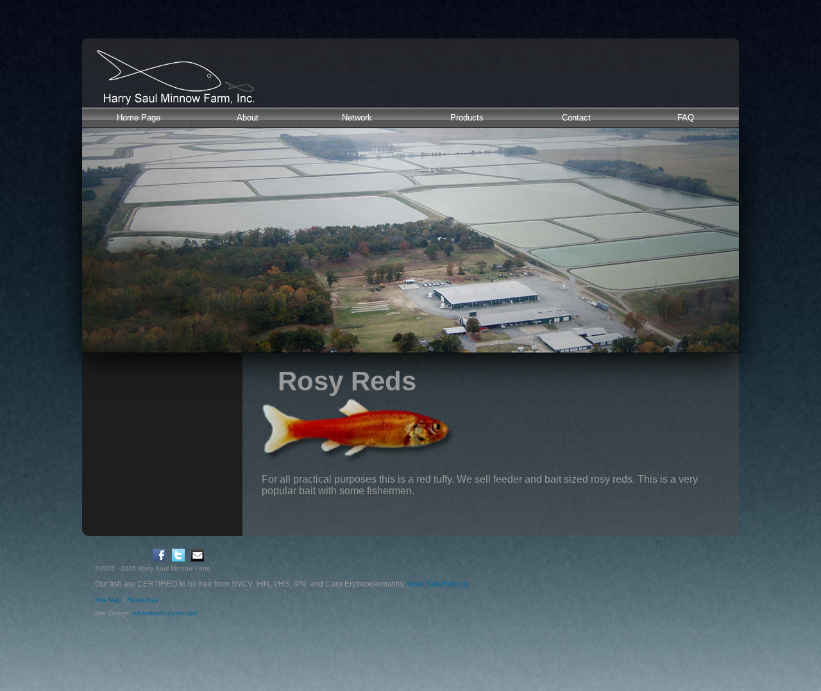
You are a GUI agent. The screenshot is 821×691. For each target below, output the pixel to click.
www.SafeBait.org (438, 583)
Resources (142, 599)
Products (467, 117)
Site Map (108, 599)
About (247, 117)
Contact (576, 117)
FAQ (685, 117)
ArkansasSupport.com (165, 613)
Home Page (138, 117)
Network (357, 117)
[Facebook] (159, 555)
